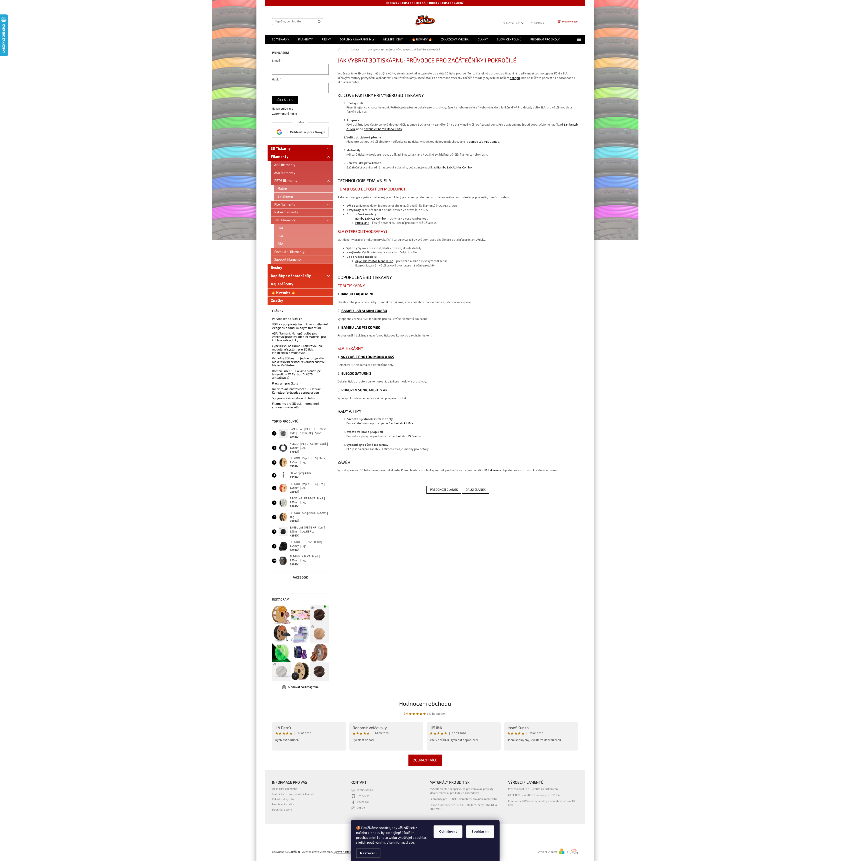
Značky (277, 300)
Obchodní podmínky (284, 789)
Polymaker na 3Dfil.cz (287, 318)
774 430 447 (364, 796)
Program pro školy (285, 383)
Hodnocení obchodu (425, 703)
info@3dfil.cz (365, 790)
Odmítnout (448, 831)
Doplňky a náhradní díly (291, 276)
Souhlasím (480, 831)
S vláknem (285, 196)
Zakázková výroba (283, 799)
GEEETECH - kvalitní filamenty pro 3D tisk (534, 795)
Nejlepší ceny (282, 284)
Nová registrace (282, 109)
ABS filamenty (284, 164)
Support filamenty (288, 259)
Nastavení (368, 853)
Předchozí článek (444, 489)
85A (280, 243)
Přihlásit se (285, 100)
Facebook (363, 802)
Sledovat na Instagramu (303, 687)
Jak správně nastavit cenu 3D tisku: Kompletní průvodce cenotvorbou (296, 390)
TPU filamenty (285, 220)
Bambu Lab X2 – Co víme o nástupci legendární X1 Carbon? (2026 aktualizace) (296, 374)
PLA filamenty (284, 204)
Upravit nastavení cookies (349, 852)
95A (280, 236)
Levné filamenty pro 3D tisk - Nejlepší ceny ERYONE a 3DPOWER (463, 806)
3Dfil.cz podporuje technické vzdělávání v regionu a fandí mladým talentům (300, 325)
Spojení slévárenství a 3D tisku (293, 398)
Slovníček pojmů (282, 810)
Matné (282, 188)
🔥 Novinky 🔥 (283, 292)
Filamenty (279, 157)
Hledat (319, 21)
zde (411, 842)
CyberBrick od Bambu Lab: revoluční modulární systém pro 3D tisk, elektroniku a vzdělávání (297, 349)
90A (280, 228)
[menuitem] (281, 39)
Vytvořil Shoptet (547, 852)
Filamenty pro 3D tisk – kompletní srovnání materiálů (295, 405)
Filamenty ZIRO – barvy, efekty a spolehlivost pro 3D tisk (541, 803)
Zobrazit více (425, 760)
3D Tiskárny (281, 148)
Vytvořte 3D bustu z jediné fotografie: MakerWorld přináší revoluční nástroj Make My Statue (298, 361)
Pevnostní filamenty (289, 251)
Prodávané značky (283, 804)
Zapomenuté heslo (284, 114)
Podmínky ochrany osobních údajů (293, 794)
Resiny (276, 267)
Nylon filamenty (286, 212)
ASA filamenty (284, 172)
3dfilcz (361, 808)
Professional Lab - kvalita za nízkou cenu (533, 789)
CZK (518, 23)
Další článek (476, 489)
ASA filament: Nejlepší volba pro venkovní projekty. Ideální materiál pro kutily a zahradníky (299, 337)
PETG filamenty (285, 180)
